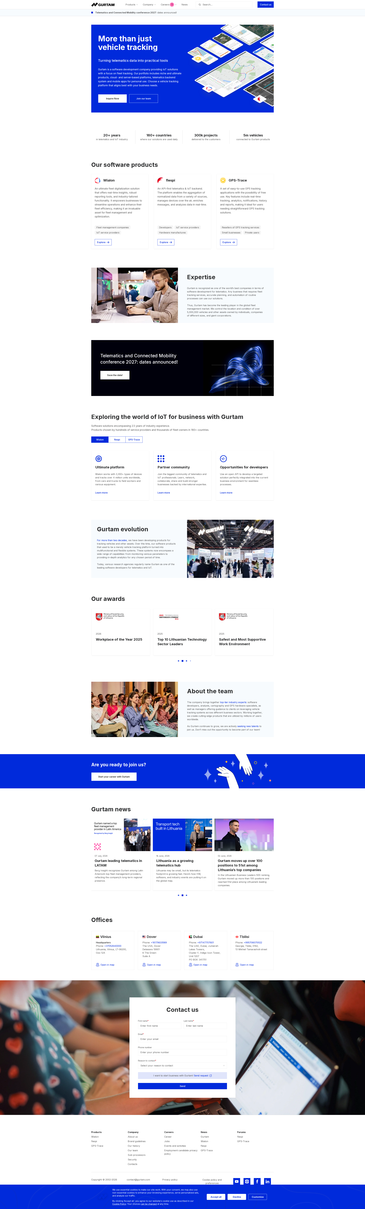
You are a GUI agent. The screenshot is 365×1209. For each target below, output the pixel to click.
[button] (178, 660)
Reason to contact (147, 1060)
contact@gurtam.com (138, 1179)
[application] (182, 1197)
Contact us (265, 4)
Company (133, 1132)
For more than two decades (112, 540)
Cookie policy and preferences (212, 1181)
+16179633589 (159, 942)
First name (143, 1021)
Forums (241, 1132)
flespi (117, 439)
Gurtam (205, 1136)
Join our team (143, 98)
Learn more (101, 492)
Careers (169, 1132)
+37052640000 (112, 946)
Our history (134, 1145)
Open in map (107, 964)
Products (96, 1132)
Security (132, 1159)
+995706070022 (253, 942)
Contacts (132, 1164)
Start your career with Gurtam (114, 776)
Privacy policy (170, 1179)
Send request (201, 1075)
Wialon (100, 439)
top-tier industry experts (233, 702)
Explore (101, 242)
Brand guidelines (137, 1141)
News (204, 1132)
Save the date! (115, 375)
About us (133, 1136)
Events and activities (175, 1145)
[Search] (199, 4)
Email (141, 1034)
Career (168, 1136)
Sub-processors (136, 1155)
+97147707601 (205, 942)
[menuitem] (132, 4)
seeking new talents (248, 726)
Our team (133, 1150)
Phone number (145, 1047)
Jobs (167, 1141)
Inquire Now (112, 98)
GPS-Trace (134, 439)
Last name (189, 1021)
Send (182, 1086)
